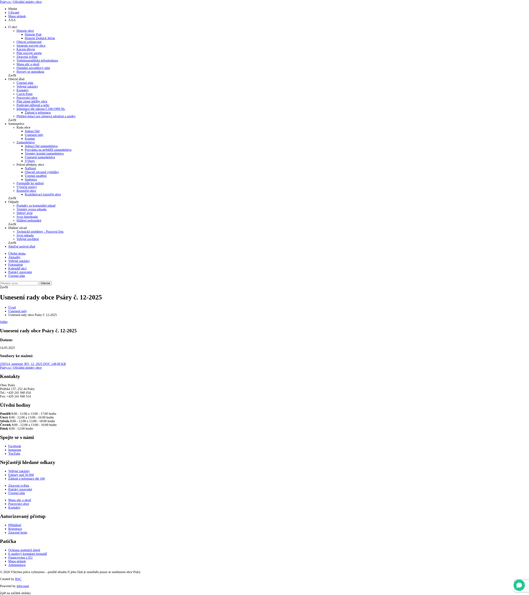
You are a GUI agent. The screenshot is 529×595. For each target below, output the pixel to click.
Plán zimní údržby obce (32, 101)
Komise (30, 138)
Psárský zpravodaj (20, 272)
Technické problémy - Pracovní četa (40, 231)
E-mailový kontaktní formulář (27, 554)
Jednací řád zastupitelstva (41, 146)
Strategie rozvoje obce (31, 45)
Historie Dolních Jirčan (40, 38)
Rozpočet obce (26, 190)
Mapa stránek (17, 16)
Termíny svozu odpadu (31, 209)
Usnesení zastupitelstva (40, 157)
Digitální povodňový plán (33, 68)
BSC (18, 579)
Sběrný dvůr (25, 213)
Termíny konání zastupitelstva (44, 153)
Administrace (17, 565)
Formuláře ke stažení (30, 183)
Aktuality (14, 257)
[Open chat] (519, 585)
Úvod (12, 307)
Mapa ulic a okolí (28, 64)
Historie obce (25, 30)
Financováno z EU (20, 557)
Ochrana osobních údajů (24, 550)
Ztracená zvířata (27, 56)
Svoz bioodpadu (27, 216)
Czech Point (24, 94)
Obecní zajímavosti (29, 42)
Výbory (30, 161)
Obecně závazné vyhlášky (42, 172)
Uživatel (13, 12)
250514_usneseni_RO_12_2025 (33, 364)
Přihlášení (14, 525)
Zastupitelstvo (26, 142)
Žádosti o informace (38, 112)
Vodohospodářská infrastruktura (37, 60)
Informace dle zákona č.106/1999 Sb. (41, 109)
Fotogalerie (15, 264)
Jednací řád (32, 131)
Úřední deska (17, 253)
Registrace (15, 529)
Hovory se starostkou (30, 71)
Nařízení (30, 168)
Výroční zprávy (27, 187)
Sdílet (3, 322)
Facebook (14, 446)
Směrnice (31, 179)
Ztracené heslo (17, 532)
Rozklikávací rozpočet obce (43, 194)
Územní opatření (35, 176)
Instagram (14, 450)
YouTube (14, 453)
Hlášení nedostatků (29, 220)
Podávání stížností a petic (33, 105)
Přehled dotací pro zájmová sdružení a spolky (46, 116)
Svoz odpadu (25, 235)
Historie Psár (33, 34)
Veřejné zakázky (27, 86)
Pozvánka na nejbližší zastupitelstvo (48, 149)
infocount (23, 586)
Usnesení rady (34, 135)
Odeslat (45, 283)
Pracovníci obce (27, 97)
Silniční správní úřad (21, 246)
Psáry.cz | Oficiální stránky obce (21, 2)
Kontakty (23, 90)
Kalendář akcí (17, 268)
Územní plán (25, 83)
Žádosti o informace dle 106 (26, 478)
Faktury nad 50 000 (21, 475)
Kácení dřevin (26, 49)
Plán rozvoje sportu (29, 53)
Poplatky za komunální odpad (36, 205)
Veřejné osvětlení (28, 239)
